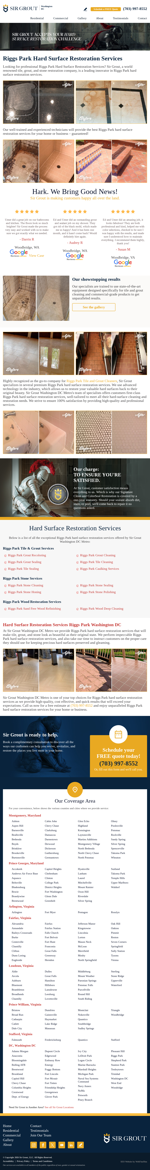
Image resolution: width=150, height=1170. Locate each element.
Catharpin (17, 1019)
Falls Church (51, 932)
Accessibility (8, 1161)
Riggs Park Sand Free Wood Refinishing (34, 608)
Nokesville (83, 1014)
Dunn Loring (18, 955)
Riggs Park (117, 1055)
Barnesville (18, 830)
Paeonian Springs (87, 980)
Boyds (15, 843)
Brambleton (18, 989)
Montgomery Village (89, 843)
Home (7, 1126)
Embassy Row (52, 1060)
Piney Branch (85, 1099)
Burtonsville (18, 857)
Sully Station (118, 950)
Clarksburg (51, 830)
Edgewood (50, 1055)
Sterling (115, 971)
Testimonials (120, 18)
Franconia (50, 946)
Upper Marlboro (119, 882)
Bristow (16, 1010)
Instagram (33, 1145)
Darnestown (51, 839)
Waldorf (115, 887)
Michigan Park (86, 1073)
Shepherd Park (119, 1060)
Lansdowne (51, 989)
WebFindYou (141, 1162)
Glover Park (51, 1096)
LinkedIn (71, 1145)
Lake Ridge (51, 1023)
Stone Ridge (117, 976)
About (99, 18)
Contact (142, 18)
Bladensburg (18, 887)
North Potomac (86, 857)
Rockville (116, 834)
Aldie (15, 971)
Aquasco (16, 878)
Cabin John (51, 821)
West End (116, 1083)
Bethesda (16, 839)
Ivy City (82, 1051)
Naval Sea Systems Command (88, 1080)
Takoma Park (118, 853)
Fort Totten (51, 1083)
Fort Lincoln (51, 1073)
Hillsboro (50, 985)
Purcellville (84, 989)
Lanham (82, 873)
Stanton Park (118, 1064)
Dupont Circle (52, 1051)
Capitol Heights (53, 869)
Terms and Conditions (42, 1161)
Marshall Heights (87, 1069)
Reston (114, 937)
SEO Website (126, 1162)
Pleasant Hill (118, 1051)
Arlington (17, 912)
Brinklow (17, 848)
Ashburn (16, 980)
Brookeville (18, 853)
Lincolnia (83, 932)
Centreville (17, 941)
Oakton (115, 928)
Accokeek (17, 869)
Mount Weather (86, 976)
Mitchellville (85, 882)
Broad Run (17, 1014)
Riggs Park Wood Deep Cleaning (101, 608)
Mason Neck (84, 941)
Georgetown (51, 1092)
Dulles (48, 971)
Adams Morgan (20, 1051)
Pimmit (115, 932)
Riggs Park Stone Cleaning (25, 585)
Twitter (52, 1145)
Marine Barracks (87, 1064)
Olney (114, 821)
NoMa (81, 1090)
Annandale (17, 928)
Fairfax (48, 923)
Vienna (115, 960)
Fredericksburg (53, 1039)
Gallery (82, 18)
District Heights (53, 887)
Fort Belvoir (51, 937)
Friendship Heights (55, 1087)
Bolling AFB (18, 1064)
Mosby (81, 955)
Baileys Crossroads (22, 932)
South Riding (85, 998)
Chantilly (17, 946)
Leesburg (50, 994)
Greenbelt (50, 900)
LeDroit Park (85, 1055)
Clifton (15, 950)
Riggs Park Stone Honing (24, 592)
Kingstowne (84, 928)
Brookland (17, 1073)
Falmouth (17, 1039)
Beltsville (17, 882)
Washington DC (119, 1078)
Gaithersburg (52, 853)
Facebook (43, 1145)
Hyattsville (84, 869)
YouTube (61, 1145)
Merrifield (83, 950)
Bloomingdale (19, 1060)
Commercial (60, 18)
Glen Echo (83, 821)
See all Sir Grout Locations (59, 1107)
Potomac (115, 830)
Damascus (50, 834)
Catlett (15, 1023)
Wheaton (116, 857)
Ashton (15, 821)
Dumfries (50, 1010)
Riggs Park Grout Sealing (24, 562)
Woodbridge (117, 1014)
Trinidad (115, 1073)
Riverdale (83, 896)
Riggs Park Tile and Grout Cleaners (92, 381)
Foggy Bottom (52, 1069)
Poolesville (117, 825)
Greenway (50, 955)
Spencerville (117, 848)
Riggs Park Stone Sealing (96, 585)
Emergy (49, 1064)
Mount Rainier (85, 887)
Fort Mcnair (51, 1078)
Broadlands (18, 994)
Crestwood (17, 1092)
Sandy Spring (118, 839)
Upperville (116, 980)
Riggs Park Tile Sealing (23, 568)
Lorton (81, 937)
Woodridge (117, 1087)
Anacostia (17, 1055)
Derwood (50, 843)
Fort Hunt (50, 941)
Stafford (115, 1039)
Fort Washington (54, 891)
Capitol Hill (18, 1078)
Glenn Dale (51, 896)
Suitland (115, 869)
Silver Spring (118, 843)
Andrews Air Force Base (25, 873)
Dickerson (50, 848)
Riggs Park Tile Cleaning (96, 562)
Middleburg (84, 971)
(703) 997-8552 (135, 9)
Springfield (117, 946)
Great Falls (51, 950)
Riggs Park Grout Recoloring (27, 555)
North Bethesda (86, 848)
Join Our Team (40, 1135)
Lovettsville (51, 998)
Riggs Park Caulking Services (99, 568)
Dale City (17, 1028)
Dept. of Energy (20, 1096)
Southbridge (84, 1023)
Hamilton (50, 980)
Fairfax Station (53, 928)
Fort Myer (50, 912)
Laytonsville (84, 834)
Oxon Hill (83, 891)
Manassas (50, 1028)
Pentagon (83, 912)
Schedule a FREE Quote (106, 9)
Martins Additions (87, 839)
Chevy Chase (52, 825)
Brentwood (17, 900)
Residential (37, 18)
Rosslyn (115, 912)
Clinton (49, 878)
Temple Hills (118, 878)
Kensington (84, 830)
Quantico (83, 1019)
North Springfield (87, 960)
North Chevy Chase (88, 853)
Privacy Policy (23, 1161)
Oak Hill (115, 923)
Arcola (15, 976)
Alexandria (17, 923)
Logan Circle (85, 1060)
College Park (52, 882)
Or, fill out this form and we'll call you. (118, 769)
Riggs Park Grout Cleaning (97, 555)
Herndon (49, 960)
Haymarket (51, 1019)
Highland (83, 825)
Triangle (115, 1010)
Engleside (17, 960)
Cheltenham (51, 873)
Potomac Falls (85, 985)
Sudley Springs (86, 1028)
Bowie (15, 891)
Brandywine (18, 896)
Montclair (83, 1010)
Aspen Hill (17, 825)
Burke (15, 937)
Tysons (115, 955)
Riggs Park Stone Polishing (98, 592)
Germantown (52, 857)
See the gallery (94, 307)
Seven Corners (119, 941)
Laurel (81, 878)
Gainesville (51, 1014)
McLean (82, 946)
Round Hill (84, 994)
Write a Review (85, 9)
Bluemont (17, 985)
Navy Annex (84, 1086)
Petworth (82, 1095)
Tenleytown (117, 1069)
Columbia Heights (21, 1087)
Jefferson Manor (86, 923)
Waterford (116, 985)
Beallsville (17, 834)
